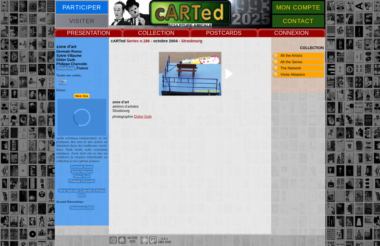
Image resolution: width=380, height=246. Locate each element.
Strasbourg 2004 (81, 207)
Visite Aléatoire (292, 74)
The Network (290, 68)
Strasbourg (191, 41)
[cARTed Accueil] (121, 242)
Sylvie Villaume (81, 171)
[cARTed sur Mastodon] (153, 242)
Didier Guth (143, 116)
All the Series (291, 62)
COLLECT (151, 33)
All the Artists (291, 55)
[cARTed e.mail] (113, 242)
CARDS (231, 33)
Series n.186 (138, 41)
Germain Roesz (82, 166)
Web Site (81, 96)
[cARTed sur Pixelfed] (144, 242)
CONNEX (286, 33)
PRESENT (80, 33)
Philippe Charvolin (81, 181)
